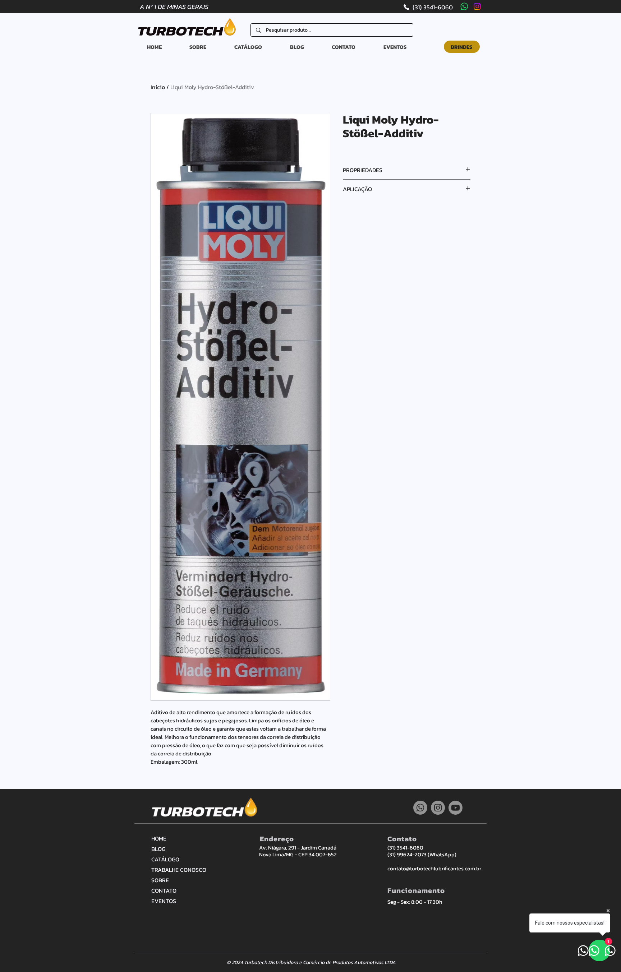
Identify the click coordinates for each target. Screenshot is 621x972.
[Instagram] (477, 6)
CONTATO (163, 890)
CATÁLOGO (165, 859)
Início (158, 87)
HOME (158, 838)
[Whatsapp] (464, 6)
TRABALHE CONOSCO (176, 869)
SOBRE (160, 880)
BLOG (158, 848)
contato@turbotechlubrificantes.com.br (434, 868)
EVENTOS (163, 901)
